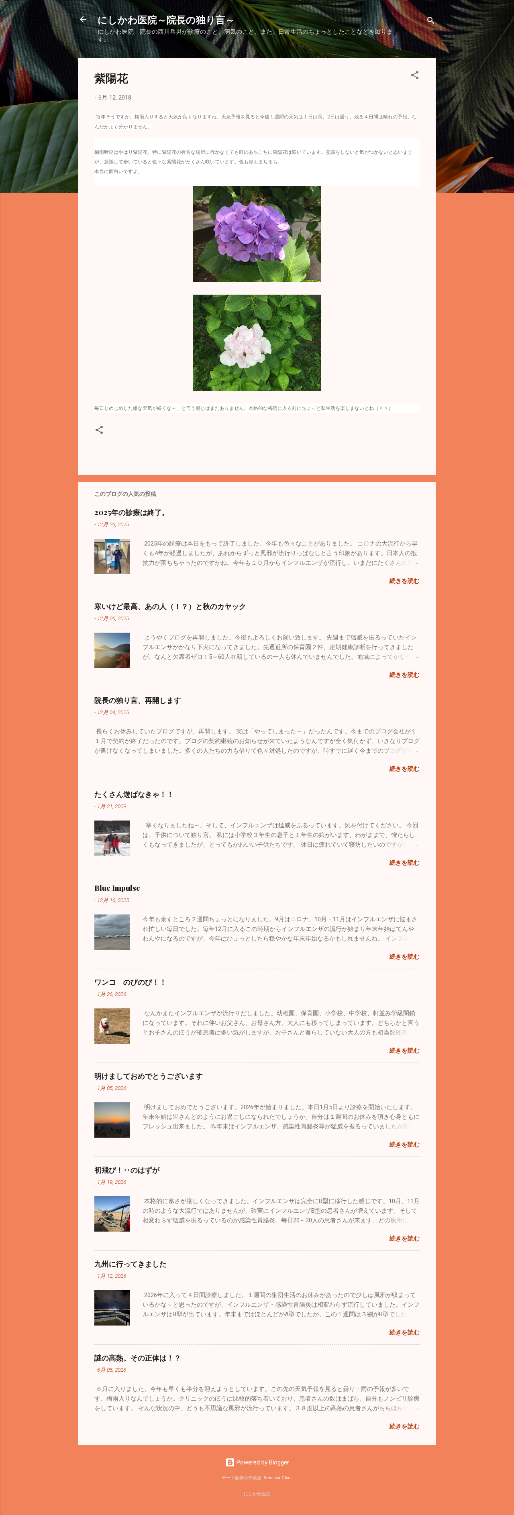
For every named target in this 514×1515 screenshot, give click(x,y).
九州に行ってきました (130, 1264)
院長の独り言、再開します (137, 700)
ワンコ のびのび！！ (130, 982)
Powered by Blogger (262, 1462)
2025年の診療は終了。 (131, 512)
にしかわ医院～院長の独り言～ (166, 19)
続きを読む (405, 580)
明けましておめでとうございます (148, 1076)
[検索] (431, 22)
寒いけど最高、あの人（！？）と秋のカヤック (170, 606)
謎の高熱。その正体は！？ (137, 1357)
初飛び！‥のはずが (126, 1170)
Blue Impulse (117, 888)
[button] (415, 76)
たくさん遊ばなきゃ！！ (134, 794)
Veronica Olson (278, 1477)
